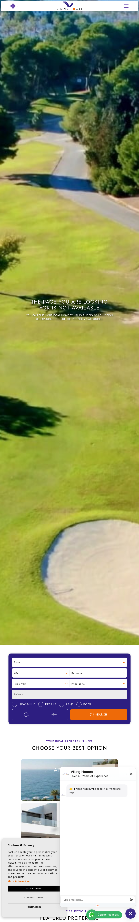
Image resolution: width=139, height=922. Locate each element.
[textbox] (69, 662)
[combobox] (69, 662)
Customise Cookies (34, 897)
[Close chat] (130, 913)
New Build (39, 781)
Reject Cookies (34, 906)
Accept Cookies (34, 888)
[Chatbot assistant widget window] (98, 837)
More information (19, 881)
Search (101, 715)
